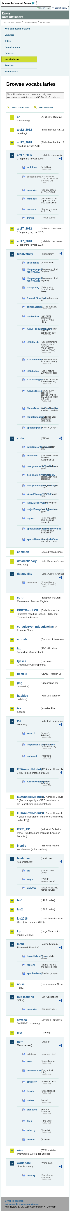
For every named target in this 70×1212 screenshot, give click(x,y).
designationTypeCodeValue (33, 485)
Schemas (10, 53)
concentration (33, 1070)
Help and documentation (17, 28)
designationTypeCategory (33, 475)
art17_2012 (24, 228)
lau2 (20, 909)
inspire (21, 845)
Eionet (18, 22)
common (23, 551)
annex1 (31, 733)
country (31, 1175)
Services (9, 65)
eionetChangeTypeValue (33, 494)
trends (30, 217)
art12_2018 (24, 142)
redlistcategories (33, 417)
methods (32, 198)
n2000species (33, 391)
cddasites (32, 455)
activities (32, 167)
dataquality (33, 287)
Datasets (9, 34)
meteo (30, 1100)
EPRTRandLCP (27, 610)
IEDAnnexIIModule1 (28, 769)
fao (19, 648)
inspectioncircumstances (33, 744)
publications (25, 996)
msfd (20, 943)
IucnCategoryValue (33, 502)
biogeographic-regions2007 (33, 270)
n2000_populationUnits (33, 328)
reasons (31, 209)
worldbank (24, 1162)
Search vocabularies (21, 107)
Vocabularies (12, 59)
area (29, 1061)
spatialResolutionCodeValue (33, 539)
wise (20, 1150)
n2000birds (33, 342)
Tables (8, 41)
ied (19, 721)
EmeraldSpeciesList (33, 298)
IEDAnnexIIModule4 (28, 813)
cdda (20, 438)
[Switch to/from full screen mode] (49, 8)
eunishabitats (33, 307)
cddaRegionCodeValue (33, 447)
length (30, 1091)
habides (22, 695)
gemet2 (22, 673)
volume (31, 1139)
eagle (30, 879)
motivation (33, 316)
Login (42, 8)
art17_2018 (24, 241)
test (19, 1032)
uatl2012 (31, 887)
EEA (19, 3)
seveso (22, 1019)
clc (28, 870)
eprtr (20, 597)
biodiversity (25, 253)
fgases (21, 661)
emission (32, 1081)
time (29, 1121)
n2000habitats (33, 359)
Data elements (12, 47)
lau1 (20, 900)
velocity (31, 1130)
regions (31, 518)
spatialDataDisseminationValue (33, 528)
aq (18, 117)
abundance (33, 262)
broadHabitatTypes (33, 956)
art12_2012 (24, 129)
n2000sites (33, 371)
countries (32, 190)
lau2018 (22, 918)
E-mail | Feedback (14, 1200)
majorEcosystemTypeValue (33, 509)
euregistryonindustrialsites (28, 626)
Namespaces (11, 71)
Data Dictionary (30, 22)
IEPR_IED (23, 829)
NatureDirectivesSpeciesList (33, 408)
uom (20, 1041)
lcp (19, 931)
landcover (24, 858)
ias (19, 708)
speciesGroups (33, 973)
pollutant (32, 756)
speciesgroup (33, 427)
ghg (19, 682)
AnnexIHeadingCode (33, 781)
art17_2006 (24, 155)
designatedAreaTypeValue (33, 466)
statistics (32, 1109)
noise (21, 984)
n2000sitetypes (33, 379)
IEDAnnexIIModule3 (28, 796)
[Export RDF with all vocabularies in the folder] (60, 159)
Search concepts (45, 107)
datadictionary (27, 561)
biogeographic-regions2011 (33, 279)
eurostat (22, 639)
